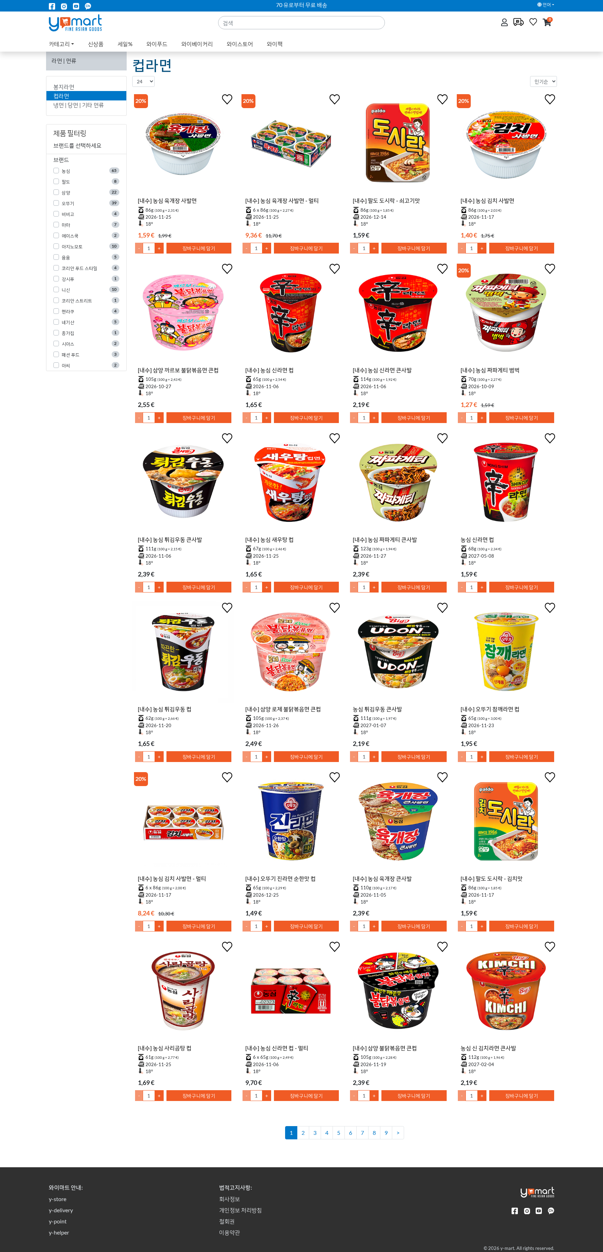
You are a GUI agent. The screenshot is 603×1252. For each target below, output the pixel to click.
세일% (125, 43)
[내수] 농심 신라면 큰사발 (382, 370)
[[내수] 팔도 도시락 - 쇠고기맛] (398, 144)
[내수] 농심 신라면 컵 (269, 370)
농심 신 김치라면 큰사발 (488, 1047)
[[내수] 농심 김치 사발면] (506, 144)
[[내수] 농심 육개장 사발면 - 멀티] (291, 144)
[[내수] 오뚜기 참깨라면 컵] (506, 653)
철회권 (227, 1221)
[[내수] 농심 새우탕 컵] (291, 483)
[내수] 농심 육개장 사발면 (167, 200)
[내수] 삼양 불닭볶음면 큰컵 (385, 1047)
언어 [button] (546, 4)
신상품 (96, 43)
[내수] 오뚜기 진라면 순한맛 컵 (280, 878)
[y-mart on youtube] (76, 6)
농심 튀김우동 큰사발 (377, 709)
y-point (58, 1221)
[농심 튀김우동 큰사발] (398, 653)
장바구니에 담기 (199, 248)
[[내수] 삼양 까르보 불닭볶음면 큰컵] (183, 314)
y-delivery (61, 1210)
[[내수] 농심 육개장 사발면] (183, 144)
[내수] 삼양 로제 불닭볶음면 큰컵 (283, 709)
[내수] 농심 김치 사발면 (487, 200)
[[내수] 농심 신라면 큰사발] (398, 314)
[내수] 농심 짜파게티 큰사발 (385, 539)
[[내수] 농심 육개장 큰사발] (398, 822)
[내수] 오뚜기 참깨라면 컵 (490, 709)
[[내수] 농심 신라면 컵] (291, 314)
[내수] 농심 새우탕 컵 (269, 539)
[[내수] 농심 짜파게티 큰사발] (398, 483)
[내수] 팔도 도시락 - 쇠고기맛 (386, 200)
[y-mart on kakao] (88, 6)
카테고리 (59, 43)
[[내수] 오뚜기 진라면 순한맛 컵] (291, 822)
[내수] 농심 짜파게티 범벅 (490, 370)
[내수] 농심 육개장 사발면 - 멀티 (282, 200)
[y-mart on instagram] (64, 6)
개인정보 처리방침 (240, 1210)
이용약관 (229, 1232)
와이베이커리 (197, 43)
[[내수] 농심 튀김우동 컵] (183, 653)
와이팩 (275, 43)
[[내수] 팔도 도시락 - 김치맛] (506, 822)
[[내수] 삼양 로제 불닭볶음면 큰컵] (291, 653)
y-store (57, 1199)
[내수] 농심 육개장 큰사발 (382, 878)
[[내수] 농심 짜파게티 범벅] (506, 314)
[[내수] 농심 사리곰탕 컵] (183, 992)
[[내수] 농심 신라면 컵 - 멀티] (291, 992)
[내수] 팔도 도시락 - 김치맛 (492, 878)
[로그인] (505, 23)
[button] (547, 23)
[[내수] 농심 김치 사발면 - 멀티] (183, 822)
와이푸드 (157, 43)
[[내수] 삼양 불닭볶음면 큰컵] (398, 992)
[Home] (81, 22)
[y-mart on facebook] (52, 6)
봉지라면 (63, 86)
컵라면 (61, 95)
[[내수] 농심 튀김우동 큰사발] (183, 483)
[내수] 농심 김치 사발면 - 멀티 (172, 878)
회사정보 (229, 1199)
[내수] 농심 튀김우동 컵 (165, 709)
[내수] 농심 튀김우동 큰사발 (170, 539)
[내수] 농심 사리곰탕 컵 (165, 1047)
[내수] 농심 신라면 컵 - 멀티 (276, 1047)
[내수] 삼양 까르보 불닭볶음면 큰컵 (178, 370)
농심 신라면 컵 (477, 539)
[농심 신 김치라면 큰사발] (506, 992)
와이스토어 (240, 43)
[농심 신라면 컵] (506, 483)
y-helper (59, 1232)
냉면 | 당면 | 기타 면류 (78, 104)
